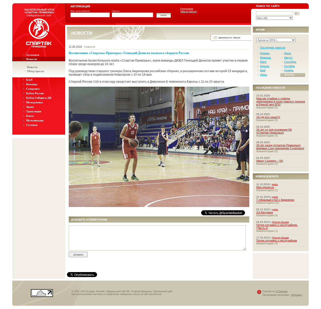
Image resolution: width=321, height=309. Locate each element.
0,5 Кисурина (264, 212)
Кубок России (35, 93)
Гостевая (31, 124)
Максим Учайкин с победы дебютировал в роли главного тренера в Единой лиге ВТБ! (280, 101)
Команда (31, 84)
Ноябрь (289, 70)
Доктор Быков (280, 222)
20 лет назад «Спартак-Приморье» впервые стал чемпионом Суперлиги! (280, 147)
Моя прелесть (265, 187)
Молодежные (34, 102)
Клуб (29, 79)
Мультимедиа (35, 120)
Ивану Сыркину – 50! (269, 160)
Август (288, 57)
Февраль (265, 57)
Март (263, 61)
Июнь (263, 74)
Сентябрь (290, 61)
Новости (31, 59)
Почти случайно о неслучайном (276, 240)
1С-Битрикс (281, 291)
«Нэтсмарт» (296, 294)
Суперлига (33, 88)
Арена (30, 106)
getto (275, 184)
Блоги (30, 115)
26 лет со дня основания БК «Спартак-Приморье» (274, 131)
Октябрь (289, 66)
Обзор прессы (35, 71)
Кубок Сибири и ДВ (38, 97)
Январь (265, 53)
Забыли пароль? (188, 11)
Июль (287, 53)
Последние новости (272, 47)
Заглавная (32, 54)
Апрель (264, 66)
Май (262, 70)
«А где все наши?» (268, 117)
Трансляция (33, 111)
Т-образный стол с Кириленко (275, 199)
